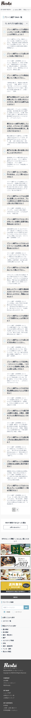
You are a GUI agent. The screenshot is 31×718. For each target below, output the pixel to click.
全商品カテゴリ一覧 (8, 695)
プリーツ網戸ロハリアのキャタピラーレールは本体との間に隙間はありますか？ (18, 245)
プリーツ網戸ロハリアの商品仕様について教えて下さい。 (18, 76)
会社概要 (5, 680)
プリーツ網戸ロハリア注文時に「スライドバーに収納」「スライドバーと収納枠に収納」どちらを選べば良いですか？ (18, 365)
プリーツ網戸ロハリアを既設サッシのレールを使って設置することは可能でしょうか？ (18, 31)
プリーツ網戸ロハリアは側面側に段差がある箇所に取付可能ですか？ (18, 463)
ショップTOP (7, 693)
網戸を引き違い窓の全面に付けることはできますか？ (18, 151)
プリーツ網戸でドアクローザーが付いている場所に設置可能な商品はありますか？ (18, 221)
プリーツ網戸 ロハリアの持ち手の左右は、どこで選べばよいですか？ (18, 174)
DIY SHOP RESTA (6, 9)
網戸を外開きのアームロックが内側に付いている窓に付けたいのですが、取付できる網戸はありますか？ (18, 100)
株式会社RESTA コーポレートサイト (13, 670)
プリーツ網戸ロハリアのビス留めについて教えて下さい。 (18, 268)
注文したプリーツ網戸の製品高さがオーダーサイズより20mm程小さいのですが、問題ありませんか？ (18, 293)
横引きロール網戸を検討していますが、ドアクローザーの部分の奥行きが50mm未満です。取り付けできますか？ (18, 127)
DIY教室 (5, 705)
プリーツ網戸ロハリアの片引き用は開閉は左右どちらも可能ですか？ (18, 390)
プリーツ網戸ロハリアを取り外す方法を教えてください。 (18, 341)
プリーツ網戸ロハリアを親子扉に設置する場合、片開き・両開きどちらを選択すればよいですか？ (18, 414)
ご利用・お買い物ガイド (10, 708)
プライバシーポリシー (9, 683)
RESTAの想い (7, 685)
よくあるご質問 (17, 9)
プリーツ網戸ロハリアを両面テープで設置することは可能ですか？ (18, 318)
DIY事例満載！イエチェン (10, 710)
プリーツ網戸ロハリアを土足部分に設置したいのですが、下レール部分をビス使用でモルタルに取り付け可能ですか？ (18, 199)
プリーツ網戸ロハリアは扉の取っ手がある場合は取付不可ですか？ (18, 439)
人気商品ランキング (8, 698)
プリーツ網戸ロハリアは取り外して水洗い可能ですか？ (18, 54)
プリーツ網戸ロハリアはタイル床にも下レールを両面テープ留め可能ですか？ (18, 487)
